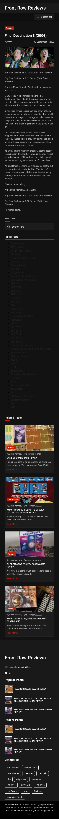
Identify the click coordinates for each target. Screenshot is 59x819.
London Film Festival (22, 345)
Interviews (16, 319)
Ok (29, 814)
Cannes (15, 261)
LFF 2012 (16, 327)
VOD (13, 407)
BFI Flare (16, 254)
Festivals (15, 301)
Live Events (17, 341)
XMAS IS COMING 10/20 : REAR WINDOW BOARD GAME (26, 619)
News (14, 363)
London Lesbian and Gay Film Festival (31, 348)
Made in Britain (19, 352)
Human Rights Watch (22, 316)
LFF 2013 (16, 330)
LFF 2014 (16, 334)
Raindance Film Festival (24, 374)
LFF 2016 (16, 338)
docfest (15, 269)
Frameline (16, 309)
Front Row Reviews (25, 8)
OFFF (13, 367)
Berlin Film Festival (21, 250)
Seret (14, 381)
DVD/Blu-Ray (18, 272)
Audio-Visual (18, 243)
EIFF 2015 (16, 294)
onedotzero (17, 370)
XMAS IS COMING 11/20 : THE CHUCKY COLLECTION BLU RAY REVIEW (25, 511)
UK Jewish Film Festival (23, 396)
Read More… (12, 469)
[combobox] (44, 17)
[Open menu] (6, 17)
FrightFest (16, 312)
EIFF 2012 (16, 283)
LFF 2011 (16, 323)
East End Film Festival (22, 276)
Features (15, 298)
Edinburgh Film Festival (23, 279)
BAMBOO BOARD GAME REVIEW (22, 458)
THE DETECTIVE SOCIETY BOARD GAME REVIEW (26, 565)
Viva (13, 403)
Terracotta (16, 388)
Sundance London (20, 385)
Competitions (18, 265)
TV (12, 392)
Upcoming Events (20, 399)
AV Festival (17, 247)
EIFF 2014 (16, 290)
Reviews (9, 28)
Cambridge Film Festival (24, 258)
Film (13, 305)
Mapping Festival (20, 356)
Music (14, 359)
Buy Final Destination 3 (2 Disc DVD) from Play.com (28, 72)
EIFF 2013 (16, 287)
